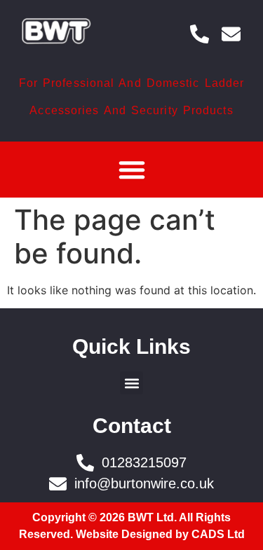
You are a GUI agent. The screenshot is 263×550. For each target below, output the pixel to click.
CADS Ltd (218, 534)
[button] (132, 170)
